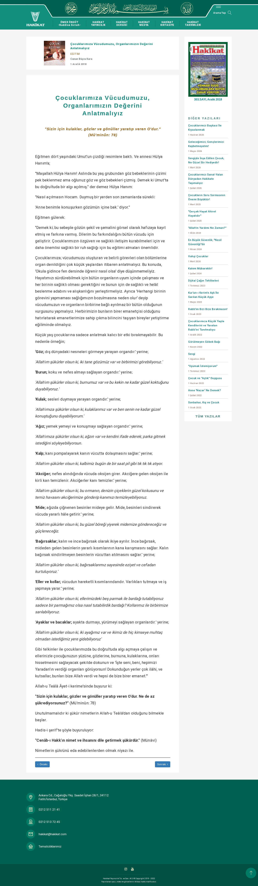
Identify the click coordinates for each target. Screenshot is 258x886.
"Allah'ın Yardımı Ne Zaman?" (207, 230)
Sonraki (162, 764)
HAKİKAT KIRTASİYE (167, 23)
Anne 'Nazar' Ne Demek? (204, 393)
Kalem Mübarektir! (200, 271)
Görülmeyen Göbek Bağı (204, 344)
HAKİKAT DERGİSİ (122, 23)
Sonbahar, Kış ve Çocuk (203, 405)
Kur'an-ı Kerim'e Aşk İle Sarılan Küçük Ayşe (203, 297)
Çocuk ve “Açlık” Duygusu (205, 381)
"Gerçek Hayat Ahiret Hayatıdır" (202, 216)
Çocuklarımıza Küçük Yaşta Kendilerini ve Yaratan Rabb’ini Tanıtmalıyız (206, 328)
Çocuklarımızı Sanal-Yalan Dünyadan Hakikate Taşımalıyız (205, 181)
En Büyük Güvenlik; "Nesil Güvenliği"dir (205, 244)
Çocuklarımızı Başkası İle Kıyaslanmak (205, 130)
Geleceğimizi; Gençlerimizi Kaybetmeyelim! (206, 146)
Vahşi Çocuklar (198, 259)
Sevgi (196, 356)
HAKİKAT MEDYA (144, 23)
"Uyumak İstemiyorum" (202, 368)
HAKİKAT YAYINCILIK (98, 23)
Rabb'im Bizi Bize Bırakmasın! (208, 311)
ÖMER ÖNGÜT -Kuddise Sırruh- (69, 23)
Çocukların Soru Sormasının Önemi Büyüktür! (206, 200)
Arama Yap (219, 12)
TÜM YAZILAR (208, 416)
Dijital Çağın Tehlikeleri (203, 283)
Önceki (43, 764)
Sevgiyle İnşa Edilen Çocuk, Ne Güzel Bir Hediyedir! (206, 163)
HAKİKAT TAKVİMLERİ (193, 23)
